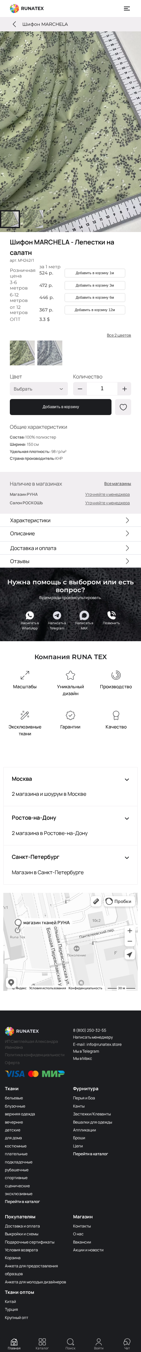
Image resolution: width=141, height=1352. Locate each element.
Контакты (82, 1226)
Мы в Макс (82, 1058)
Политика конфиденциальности (35, 1055)
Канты (79, 1106)
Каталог (42, 1348)
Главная (14, 1348)
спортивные (16, 1177)
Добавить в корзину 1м (95, 273)
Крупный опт (16, 1317)
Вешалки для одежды (92, 1122)
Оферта (12, 1062)
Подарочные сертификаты (29, 1242)
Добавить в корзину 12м (95, 310)
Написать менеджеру (93, 1037)
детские (12, 1130)
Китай (10, 1301)
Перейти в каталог (22, 1201)
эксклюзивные (18, 1193)
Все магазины (117, 483)
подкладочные (18, 1162)
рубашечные (17, 1170)
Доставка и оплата (22, 1226)
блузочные (15, 1106)
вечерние (14, 1122)
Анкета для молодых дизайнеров (35, 1282)
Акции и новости (88, 1250)
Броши (79, 1138)
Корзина (13, 1257)
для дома (13, 1138)
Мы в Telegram (86, 1051)
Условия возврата (21, 1250)
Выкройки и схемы (21, 1234)
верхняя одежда (20, 1114)
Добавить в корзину (61, 407)
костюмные (16, 1146)
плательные (16, 1154)
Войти (99, 1348)
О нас (78, 1234)
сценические (17, 1186)
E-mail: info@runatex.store (97, 1044)
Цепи (78, 1146)
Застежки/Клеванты (92, 1114)
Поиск (70, 1348)
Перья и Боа (84, 1098)
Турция (11, 1309)
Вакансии (82, 1242)
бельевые (14, 1098)
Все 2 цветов (119, 335)
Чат (127, 1348)
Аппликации (84, 1130)
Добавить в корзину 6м (95, 297)
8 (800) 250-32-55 (89, 1030)
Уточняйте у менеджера (107, 494)
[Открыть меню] (127, 8)
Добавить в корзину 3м (95, 285)
